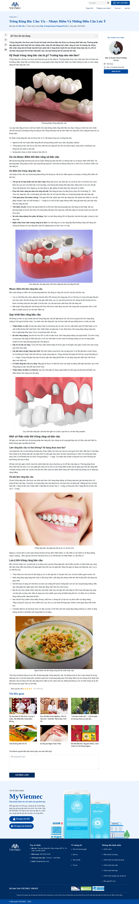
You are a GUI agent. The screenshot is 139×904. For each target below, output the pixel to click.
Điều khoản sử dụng (111, 854)
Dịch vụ (75, 854)
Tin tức (75, 865)
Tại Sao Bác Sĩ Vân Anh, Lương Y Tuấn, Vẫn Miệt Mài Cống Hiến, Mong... (22, 718)
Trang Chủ (89, 8)
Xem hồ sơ (116, 71)
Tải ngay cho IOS (23, 819)
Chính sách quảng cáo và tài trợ (115, 876)
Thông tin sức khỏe (103, 8)
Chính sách (108, 849)
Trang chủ (12, 17)
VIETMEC (15, 5)
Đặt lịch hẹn (121, 3)
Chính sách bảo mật (111, 865)
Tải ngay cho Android (23, 826)
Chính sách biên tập (111, 870)
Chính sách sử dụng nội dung (114, 860)
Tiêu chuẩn (76, 860)
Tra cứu (117, 8)
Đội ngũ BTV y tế (109, 881)
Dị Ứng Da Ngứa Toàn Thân (50, 744)
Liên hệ (127, 8)
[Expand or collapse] (96, 36)
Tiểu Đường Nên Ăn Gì (18, 744)
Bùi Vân (22, 26)
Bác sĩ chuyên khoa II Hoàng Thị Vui (54, 26)
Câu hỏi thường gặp (80, 849)
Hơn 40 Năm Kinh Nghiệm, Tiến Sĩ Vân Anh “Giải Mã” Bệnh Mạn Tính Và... (53, 718)
